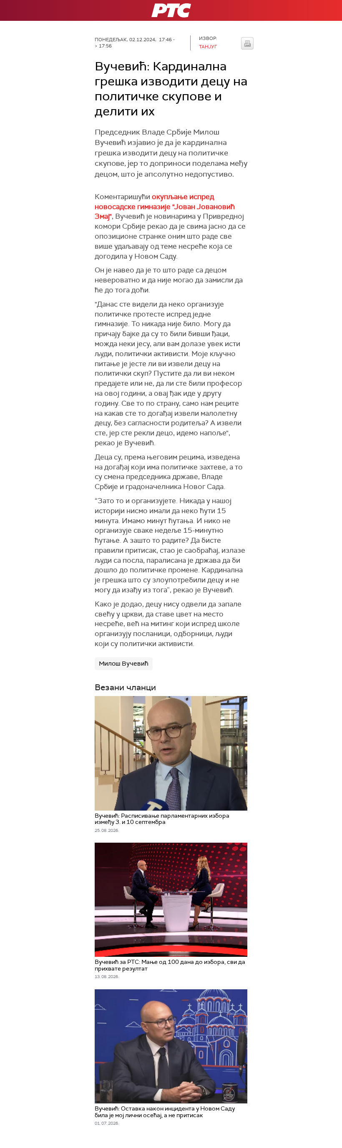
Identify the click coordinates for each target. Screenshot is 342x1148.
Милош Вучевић (123, 663)
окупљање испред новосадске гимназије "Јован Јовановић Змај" (165, 206)
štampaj (247, 43)
